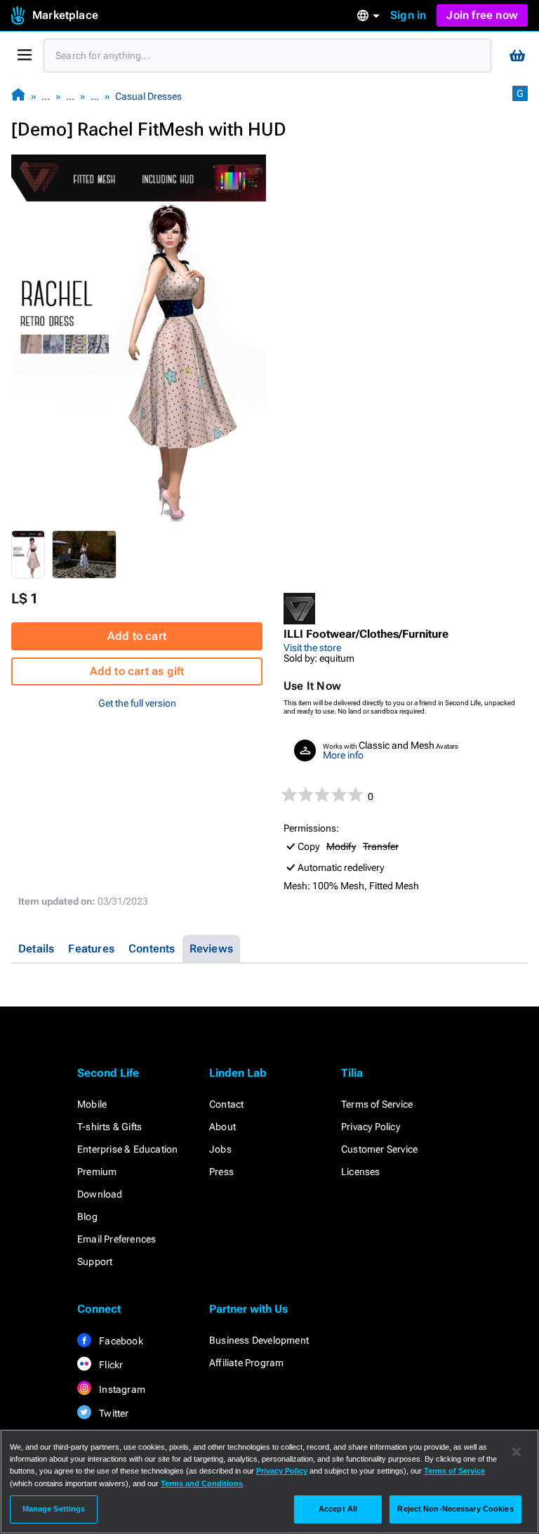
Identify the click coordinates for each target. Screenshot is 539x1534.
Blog (87, 1216)
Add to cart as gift (137, 671)
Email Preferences (116, 1239)
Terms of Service (377, 1104)
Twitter (113, 1413)
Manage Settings (54, 1508)
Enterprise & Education (127, 1149)
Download (100, 1194)
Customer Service (379, 1149)
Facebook (120, 1340)
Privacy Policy (370, 1126)
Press (221, 1171)
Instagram (121, 1389)
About (222, 1126)
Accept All (338, 1508)
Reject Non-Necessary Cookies (455, 1508)
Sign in (408, 15)
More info (343, 755)
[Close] (516, 1451)
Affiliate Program (246, 1362)
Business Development (259, 1340)
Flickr (110, 1364)
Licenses (360, 1171)
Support (94, 1261)
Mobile (92, 1104)
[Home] (18, 96)
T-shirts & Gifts (109, 1126)
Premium (97, 1171)
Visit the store (312, 647)
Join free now (482, 15)
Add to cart (136, 636)
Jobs (220, 1149)
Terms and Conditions (202, 1483)
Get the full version (137, 703)
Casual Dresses (148, 96)
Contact (226, 1104)
